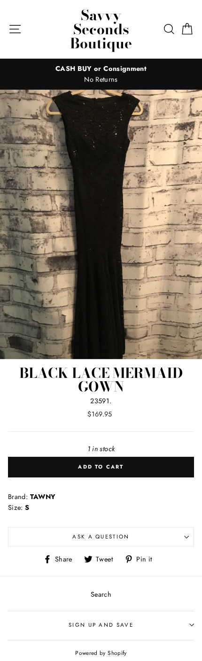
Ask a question (100, 536)
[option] (101, 74)
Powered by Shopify (101, 653)
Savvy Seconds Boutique (101, 29)
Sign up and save (101, 625)
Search (101, 594)
